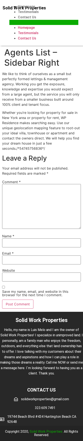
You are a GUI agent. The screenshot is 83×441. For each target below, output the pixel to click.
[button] (43, 22)
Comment (11, 182)
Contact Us (27, 17)
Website (8, 270)
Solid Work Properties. (46, 431)
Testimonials (28, 12)
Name (8, 236)
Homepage (26, 6)
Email (8, 253)
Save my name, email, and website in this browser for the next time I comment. (35, 293)
